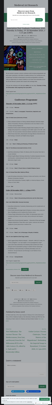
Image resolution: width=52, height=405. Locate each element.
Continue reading (26, 24)
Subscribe (39, 19)
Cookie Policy (29, 401)
